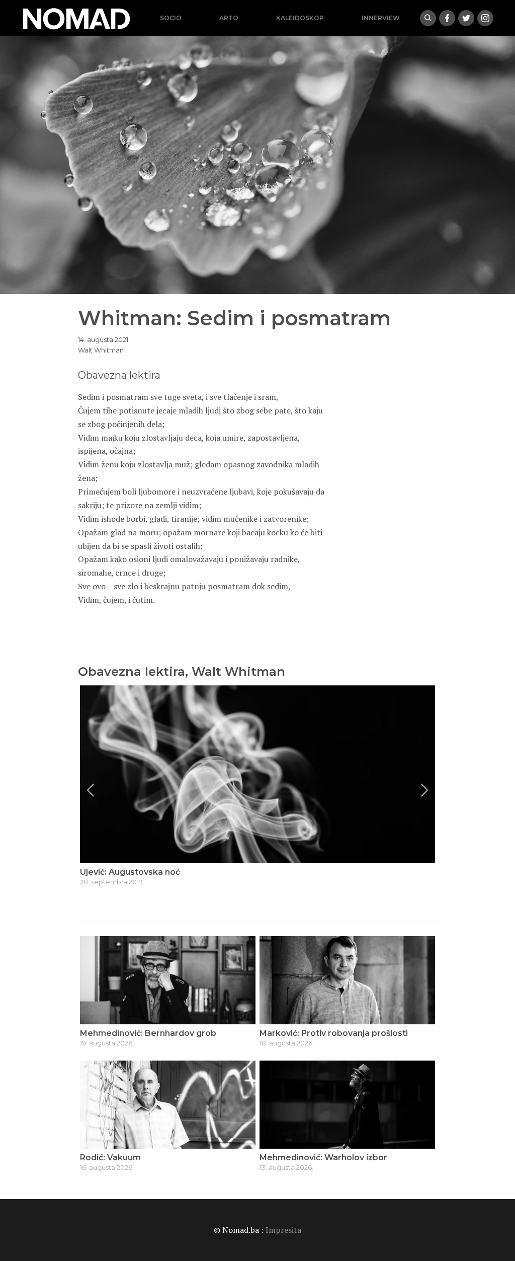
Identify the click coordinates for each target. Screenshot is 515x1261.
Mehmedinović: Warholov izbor (323, 1157)
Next (424, 790)
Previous (90, 790)
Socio (171, 18)
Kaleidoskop (300, 18)
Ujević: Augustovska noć (130, 872)
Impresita (283, 1229)
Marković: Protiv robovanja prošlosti (334, 1033)
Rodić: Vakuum (110, 1157)
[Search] (428, 18)
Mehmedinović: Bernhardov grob (148, 1033)
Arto (228, 18)
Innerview (381, 18)
